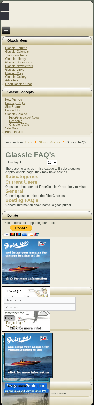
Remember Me (14, 313)
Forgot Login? (15, 323)
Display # (14, 162)
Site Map (11, 128)
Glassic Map (14, 73)
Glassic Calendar (17, 51)
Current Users (21, 182)
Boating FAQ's (15, 103)
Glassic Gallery (16, 77)
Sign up (11, 326)
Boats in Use (14, 132)
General (14, 191)
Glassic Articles (16, 114)
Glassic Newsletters (19, 66)
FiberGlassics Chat (18, 84)
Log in (9, 318)
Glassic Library (15, 59)
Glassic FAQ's (19, 124)
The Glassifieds (16, 55)
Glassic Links (14, 69)
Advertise (11, 80)
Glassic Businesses (19, 62)
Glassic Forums (16, 48)
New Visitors (14, 99)
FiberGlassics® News (24, 117)
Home (29, 142)
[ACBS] (29, 378)
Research (15, 121)
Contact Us (13, 110)
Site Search (13, 106)
